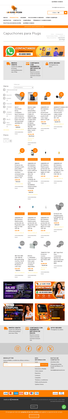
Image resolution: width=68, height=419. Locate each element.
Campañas (27, 20)
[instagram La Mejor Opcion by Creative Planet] (18, 349)
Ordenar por (17, 84)
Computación (59, 34)
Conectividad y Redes (52, 36)
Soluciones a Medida (36, 17)
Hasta (7, 138)
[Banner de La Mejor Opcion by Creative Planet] (18, 290)
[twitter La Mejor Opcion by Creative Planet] (50, 349)
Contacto (17, 20)
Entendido (34, 416)
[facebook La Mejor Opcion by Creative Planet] (29, 349)
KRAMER (23, 17)
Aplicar (10, 141)
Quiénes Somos (57, 2)
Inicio (5, 17)
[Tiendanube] (11, 400)
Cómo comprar (51, 17)
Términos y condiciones (42, 20)
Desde (4, 138)
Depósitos (7, 20)
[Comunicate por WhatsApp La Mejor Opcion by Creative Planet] (64, 407)
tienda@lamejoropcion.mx (58, 7)
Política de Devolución (12, 23)
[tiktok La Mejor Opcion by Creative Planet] (39, 349)
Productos (14, 17)
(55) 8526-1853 (55, 362)
